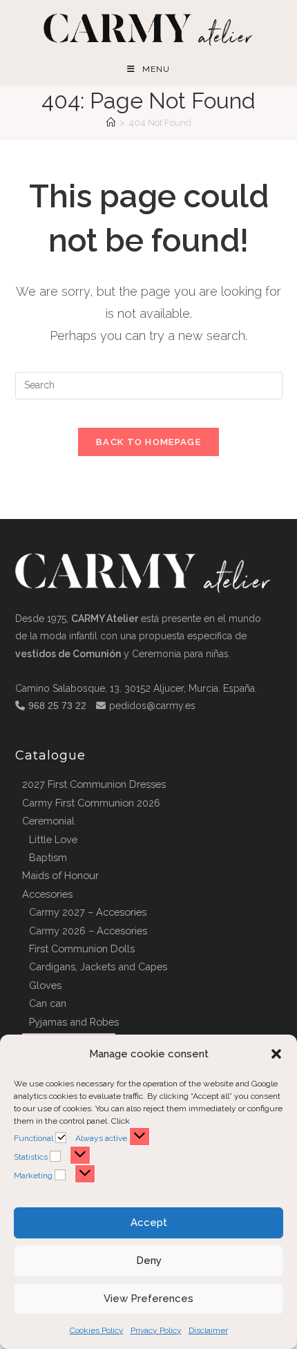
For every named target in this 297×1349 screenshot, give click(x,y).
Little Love (53, 839)
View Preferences (148, 1298)
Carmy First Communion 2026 (91, 803)
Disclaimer (208, 1330)
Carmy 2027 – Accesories (87, 912)
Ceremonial (48, 821)
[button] (276, 1054)
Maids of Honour (60, 875)
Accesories (47, 894)
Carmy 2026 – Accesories (88, 930)
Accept (149, 1222)
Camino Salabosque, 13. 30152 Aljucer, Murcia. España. (136, 688)
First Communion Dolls (82, 948)
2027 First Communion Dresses (94, 784)
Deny (149, 1260)
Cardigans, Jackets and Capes (98, 966)
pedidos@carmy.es (152, 705)
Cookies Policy (97, 1330)
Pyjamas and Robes (74, 1022)
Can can (47, 1003)
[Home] (110, 122)
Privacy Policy (156, 1330)
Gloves (45, 985)
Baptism (48, 857)
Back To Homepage (148, 442)
